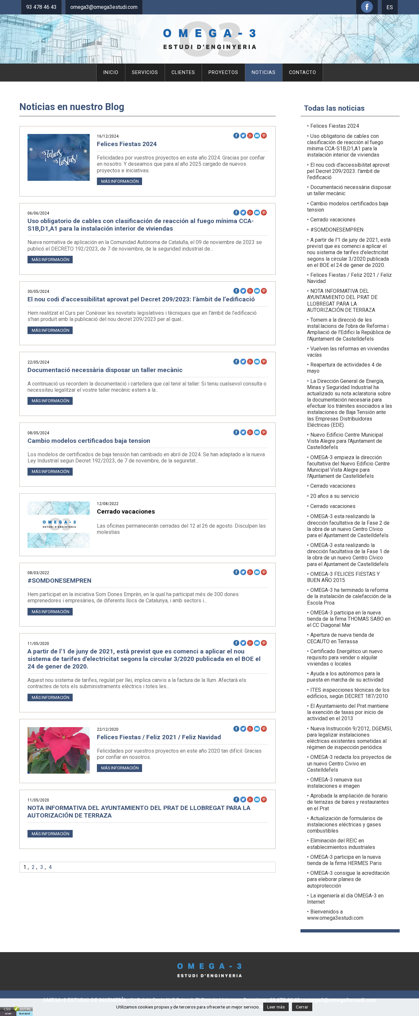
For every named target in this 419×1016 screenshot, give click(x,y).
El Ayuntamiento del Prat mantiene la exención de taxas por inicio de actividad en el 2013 (348, 712)
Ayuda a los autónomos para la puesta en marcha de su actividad (345, 676)
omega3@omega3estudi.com (103, 7)
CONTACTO (302, 72)
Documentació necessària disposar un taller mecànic (105, 370)
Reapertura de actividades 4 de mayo (344, 368)
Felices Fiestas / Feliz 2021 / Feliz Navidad (159, 737)
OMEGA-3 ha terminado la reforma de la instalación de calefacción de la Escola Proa (349, 596)
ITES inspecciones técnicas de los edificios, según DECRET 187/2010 (348, 693)
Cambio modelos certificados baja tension (88, 440)
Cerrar (302, 1006)
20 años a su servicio (334, 496)
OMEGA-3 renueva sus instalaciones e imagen (334, 783)
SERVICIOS (145, 72)
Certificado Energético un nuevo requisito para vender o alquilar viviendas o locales (345, 657)
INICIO (110, 72)
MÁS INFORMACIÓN (119, 181)
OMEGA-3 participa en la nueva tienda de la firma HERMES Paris (344, 860)
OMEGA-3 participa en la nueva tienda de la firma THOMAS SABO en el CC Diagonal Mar (349, 619)
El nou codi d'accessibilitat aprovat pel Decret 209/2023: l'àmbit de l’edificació (141, 299)
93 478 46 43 (41, 7)
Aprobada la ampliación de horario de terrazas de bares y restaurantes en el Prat (348, 802)
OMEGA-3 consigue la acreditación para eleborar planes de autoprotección (348, 879)
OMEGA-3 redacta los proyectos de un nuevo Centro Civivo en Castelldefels (349, 763)
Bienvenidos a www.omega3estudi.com (335, 915)
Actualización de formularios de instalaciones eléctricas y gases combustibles (345, 824)
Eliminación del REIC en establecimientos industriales (341, 843)
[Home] (209, 55)
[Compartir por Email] (257, 135)
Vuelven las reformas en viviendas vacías (348, 352)
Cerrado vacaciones (332, 219)
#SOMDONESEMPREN (59, 580)
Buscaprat (24, 1013)
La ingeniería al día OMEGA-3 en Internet (345, 899)
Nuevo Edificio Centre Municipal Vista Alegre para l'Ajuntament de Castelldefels (345, 441)
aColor (8, 1013)
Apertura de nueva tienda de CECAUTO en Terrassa (340, 638)
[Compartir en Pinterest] (264, 135)
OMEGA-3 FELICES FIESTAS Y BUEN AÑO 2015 (343, 577)
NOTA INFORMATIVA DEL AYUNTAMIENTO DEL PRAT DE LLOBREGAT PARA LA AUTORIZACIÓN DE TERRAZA (138, 811)
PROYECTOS (223, 72)
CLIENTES (183, 72)
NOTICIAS (264, 72)
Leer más (276, 1006)
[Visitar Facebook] (367, 11)
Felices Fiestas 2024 (127, 144)
